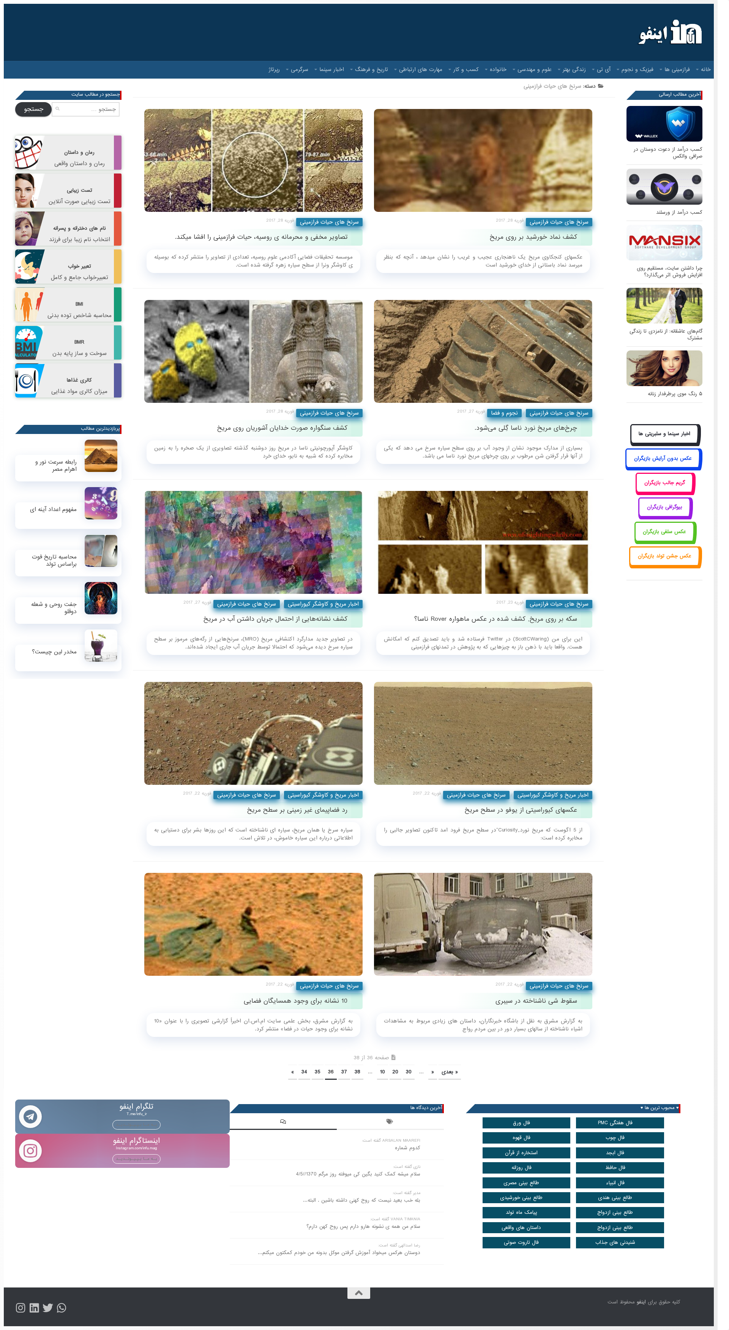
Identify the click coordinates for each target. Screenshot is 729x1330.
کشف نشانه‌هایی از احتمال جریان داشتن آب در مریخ (275, 619)
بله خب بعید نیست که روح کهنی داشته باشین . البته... (361, 1200)
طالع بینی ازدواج (615, 1212)
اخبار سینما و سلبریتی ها (664, 434)
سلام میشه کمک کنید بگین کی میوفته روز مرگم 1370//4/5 (358, 1174)
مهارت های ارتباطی (420, 69)
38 (357, 1072)
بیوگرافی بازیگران (664, 507)
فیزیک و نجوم (637, 69)
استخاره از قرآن (521, 1153)
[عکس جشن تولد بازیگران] (664, 565)
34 (304, 1072)
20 (395, 1072)
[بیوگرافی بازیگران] (664, 516)
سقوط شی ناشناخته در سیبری (536, 1001)
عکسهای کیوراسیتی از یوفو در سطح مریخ (521, 810)
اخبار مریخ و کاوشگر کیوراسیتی (323, 604)
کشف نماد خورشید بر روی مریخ (533, 237)
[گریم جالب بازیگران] (664, 491)
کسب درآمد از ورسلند (679, 212)
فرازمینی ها (677, 69)
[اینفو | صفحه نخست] (669, 32)
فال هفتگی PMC (615, 1123)
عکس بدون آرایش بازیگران (663, 458)
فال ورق (521, 1123)
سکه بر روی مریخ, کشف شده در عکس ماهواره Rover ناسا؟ (495, 619)
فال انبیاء (615, 1183)
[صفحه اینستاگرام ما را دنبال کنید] (20, 1308)
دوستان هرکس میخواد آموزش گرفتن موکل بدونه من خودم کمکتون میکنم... (339, 1253)
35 (317, 1072)
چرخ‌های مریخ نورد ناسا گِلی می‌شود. (526, 428)
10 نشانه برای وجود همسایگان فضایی (295, 1001)
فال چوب (615, 1138)
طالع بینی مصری (521, 1183)
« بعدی (450, 1072)
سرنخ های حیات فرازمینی (329, 222)
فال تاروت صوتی (521, 1242)
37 (344, 1072)
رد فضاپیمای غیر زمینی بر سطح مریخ (297, 810)
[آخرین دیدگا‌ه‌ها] (283, 1122)
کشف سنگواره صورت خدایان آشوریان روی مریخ (282, 428)
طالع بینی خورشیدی (521, 1198)
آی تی (604, 69)
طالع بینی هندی (615, 1198)
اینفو (641, 1302)
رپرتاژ (274, 69)
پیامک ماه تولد (521, 1212)
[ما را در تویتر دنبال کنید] (48, 1308)
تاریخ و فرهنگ (371, 69)
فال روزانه (521, 1168)
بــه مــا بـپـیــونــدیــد (136, 1125)
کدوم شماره (407, 1148)
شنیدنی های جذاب (615, 1242)
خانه (706, 69)
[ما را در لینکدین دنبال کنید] (34, 1308)
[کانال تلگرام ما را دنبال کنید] (61, 1308)
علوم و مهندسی (535, 69)
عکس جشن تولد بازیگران (664, 556)
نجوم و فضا (504, 413)
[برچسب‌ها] (390, 1122)
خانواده (498, 69)
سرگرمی (299, 69)
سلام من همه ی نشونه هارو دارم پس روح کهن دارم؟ (363, 1227)
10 (382, 1072)
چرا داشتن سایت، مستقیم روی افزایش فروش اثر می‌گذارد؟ (669, 271)
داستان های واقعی (521, 1228)
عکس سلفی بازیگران (664, 532)
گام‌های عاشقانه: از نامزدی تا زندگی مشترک (666, 334)
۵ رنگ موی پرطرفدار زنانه (675, 394)
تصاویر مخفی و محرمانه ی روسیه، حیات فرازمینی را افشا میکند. (261, 237)
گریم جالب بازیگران (664, 483)
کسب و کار (466, 69)
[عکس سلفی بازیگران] (664, 540)
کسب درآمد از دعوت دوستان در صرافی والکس (668, 152)
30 (409, 1072)
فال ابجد (615, 1153)
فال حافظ (615, 1168)
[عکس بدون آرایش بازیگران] (662, 467)
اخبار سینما (331, 69)
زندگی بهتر (574, 69)
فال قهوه (521, 1138)
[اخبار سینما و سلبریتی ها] (664, 442)
